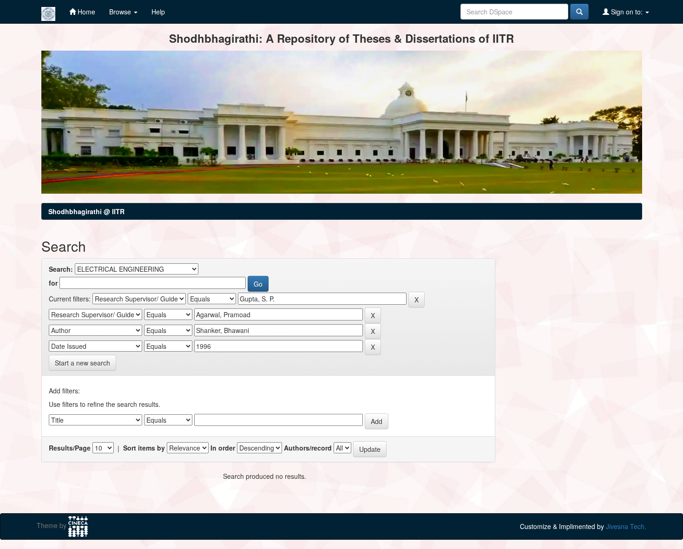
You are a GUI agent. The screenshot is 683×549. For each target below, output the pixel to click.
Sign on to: (626, 11)
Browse (121, 11)
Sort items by (144, 447)
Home (85, 11)
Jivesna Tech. (626, 526)
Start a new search (82, 362)
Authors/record (308, 447)
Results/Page (70, 447)
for (53, 283)
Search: (61, 269)
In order (222, 447)
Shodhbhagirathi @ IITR (86, 211)
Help (158, 11)
